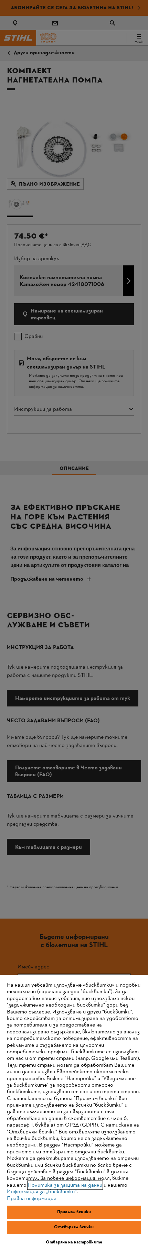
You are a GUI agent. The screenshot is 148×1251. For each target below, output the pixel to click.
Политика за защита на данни (65, 1185)
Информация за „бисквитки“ (42, 1192)
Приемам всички (74, 1212)
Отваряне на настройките (74, 1242)
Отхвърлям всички (74, 1227)
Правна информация (31, 1199)
